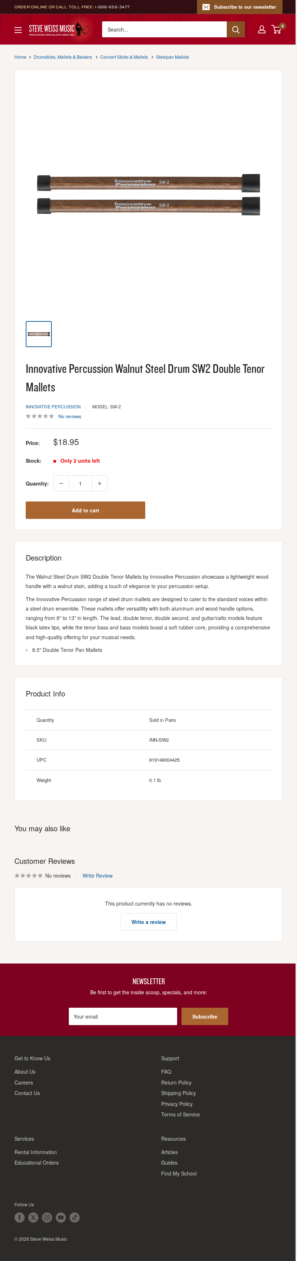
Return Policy (176, 1082)
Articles (169, 1152)
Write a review (148, 921)
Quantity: (37, 483)
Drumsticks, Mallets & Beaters (63, 57)
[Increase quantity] (99, 483)
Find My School (179, 1173)
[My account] (261, 29)
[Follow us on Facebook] (19, 1217)
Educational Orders (36, 1162)
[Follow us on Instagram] (47, 1217)
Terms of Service (180, 1114)
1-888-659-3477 (112, 6)
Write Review (98, 875)
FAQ (166, 1071)
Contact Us (27, 1092)
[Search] (236, 29)
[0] (276, 29)
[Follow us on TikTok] (75, 1217)
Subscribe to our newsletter (245, 6)
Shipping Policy (178, 1092)
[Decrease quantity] (61, 483)
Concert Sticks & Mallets (124, 57)
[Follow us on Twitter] (33, 1217)
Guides (169, 1162)
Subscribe (204, 1016)
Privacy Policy (177, 1103)
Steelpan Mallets (172, 57)
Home (20, 57)
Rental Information (35, 1152)
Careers (23, 1082)
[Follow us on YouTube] (61, 1217)
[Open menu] (18, 30)
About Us (24, 1071)
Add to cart (85, 510)
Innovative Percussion (53, 406)
